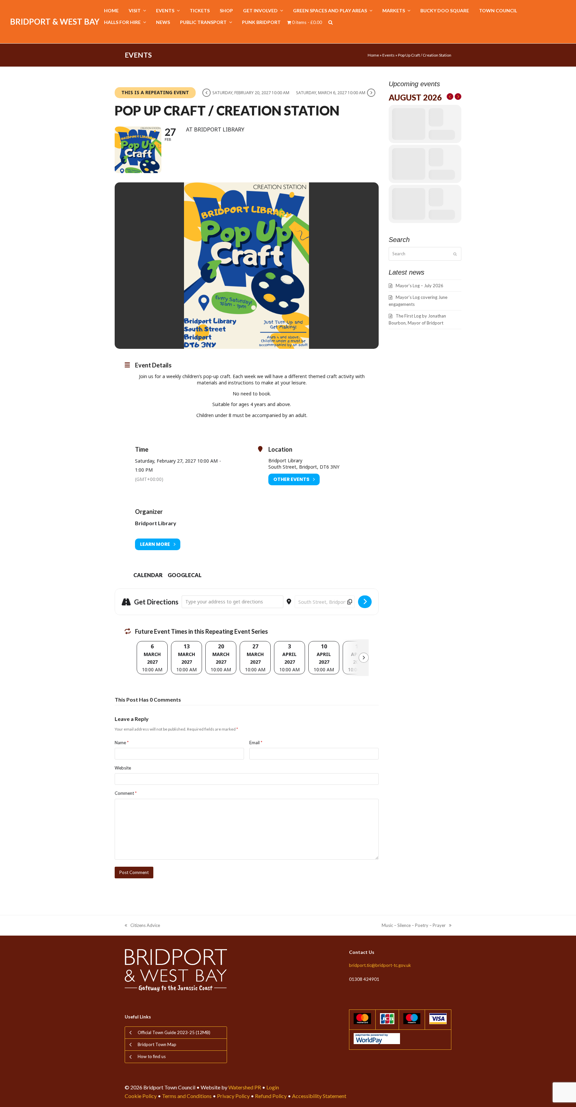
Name (122, 742)
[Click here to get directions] (365, 601)
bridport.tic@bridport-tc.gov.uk (380, 965)
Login (272, 1087)
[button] (330, 22)
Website (123, 768)
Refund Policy (271, 1096)
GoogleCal (185, 575)
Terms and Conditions (187, 1096)
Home (373, 55)
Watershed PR (244, 1087)
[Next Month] (458, 96)
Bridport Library (155, 523)
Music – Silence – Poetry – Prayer (414, 926)
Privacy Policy (233, 1096)
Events (388, 55)
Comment (126, 793)
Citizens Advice (142, 926)
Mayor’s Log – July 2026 (419, 285)
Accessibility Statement (319, 1096)
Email (255, 742)
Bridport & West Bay (54, 21)
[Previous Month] (450, 96)
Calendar (148, 575)
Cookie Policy (141, 1096)
